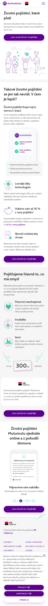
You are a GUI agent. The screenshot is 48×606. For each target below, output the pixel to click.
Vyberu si (24, 600)
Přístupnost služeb (12, 546)
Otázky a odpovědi (33, 542)
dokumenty (9, 550)
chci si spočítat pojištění (24, 37)
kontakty (8, 542)
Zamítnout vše (24, 594)
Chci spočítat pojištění (24, 259)
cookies (29, 550)
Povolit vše (24, 587)
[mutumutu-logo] (12, 3)
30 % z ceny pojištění (15, 224)
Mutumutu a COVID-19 (34, 546)
